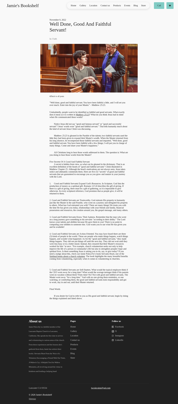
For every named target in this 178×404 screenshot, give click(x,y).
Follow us (116, 321)
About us (35, 321)
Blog (136, 5)
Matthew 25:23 (82, 114)
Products (117, 5)
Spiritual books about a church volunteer (67, 256)
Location (93, 5)
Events (127, 5)
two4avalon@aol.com (100, 388)
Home (73, 5)
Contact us (105, 5)
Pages (73, 321)
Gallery (83, 5)
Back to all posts (57, 96)
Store (143, 5)
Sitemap (32, 399)
